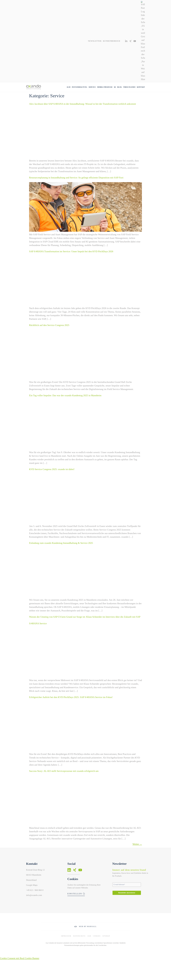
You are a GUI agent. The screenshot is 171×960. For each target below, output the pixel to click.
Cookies (97, 936)
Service (92, 87)
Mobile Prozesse (105, 87)
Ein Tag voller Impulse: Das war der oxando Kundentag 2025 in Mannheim (65, 395)
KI (115, 87)
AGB (89, 936)
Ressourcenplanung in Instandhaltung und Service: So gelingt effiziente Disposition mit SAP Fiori (76, 177)
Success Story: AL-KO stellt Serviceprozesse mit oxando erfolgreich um (64, 771)
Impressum (66, 936)
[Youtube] (134, 41)
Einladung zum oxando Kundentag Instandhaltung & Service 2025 (61, 543)
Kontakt (141, 87)
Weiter (137, 844)
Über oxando (129, 87)
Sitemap (106, 936)
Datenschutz (79, 936)
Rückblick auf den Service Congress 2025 (49, 325)
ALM (68, 87)
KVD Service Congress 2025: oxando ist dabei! (52, 469)
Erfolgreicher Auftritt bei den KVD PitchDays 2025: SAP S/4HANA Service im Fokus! (71, 697)
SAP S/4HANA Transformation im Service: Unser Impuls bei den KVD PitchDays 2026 (71, 251)
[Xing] (130, 41)
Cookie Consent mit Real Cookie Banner (19, 958)
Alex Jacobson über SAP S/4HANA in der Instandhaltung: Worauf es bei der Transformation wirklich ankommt (83, 104)
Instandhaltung (79, 87)
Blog (119, 87)
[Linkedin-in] (126, 41)
